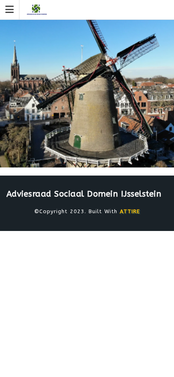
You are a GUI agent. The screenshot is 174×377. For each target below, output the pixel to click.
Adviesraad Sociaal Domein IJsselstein (83, 194)
